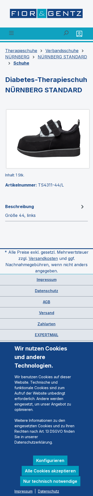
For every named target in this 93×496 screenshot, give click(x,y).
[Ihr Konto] (80, 33)
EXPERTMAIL (46, 335)
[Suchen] (66, 32)
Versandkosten (43, 258)
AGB (46, 302)
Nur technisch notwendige (50, 481)
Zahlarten (46, 324)
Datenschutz (46, 290)
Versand (46, 313)
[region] (46, 139)
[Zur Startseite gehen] (46, 14)
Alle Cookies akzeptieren (50, 470)
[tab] (45, 211)
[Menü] (11, 32)
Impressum (47, 279)
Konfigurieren (50, 460)
